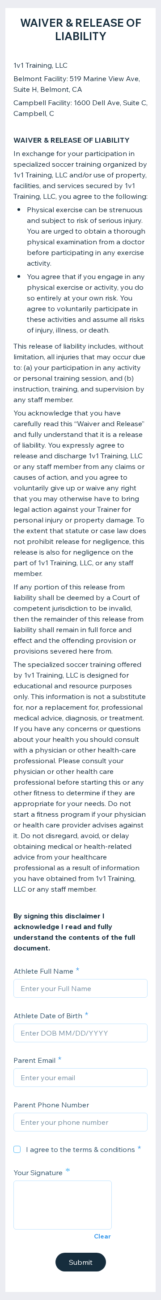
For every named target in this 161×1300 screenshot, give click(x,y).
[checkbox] (17, 1149)
